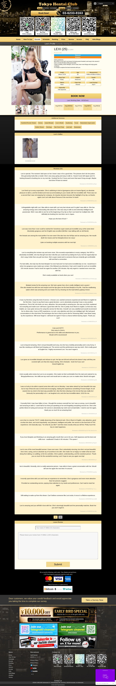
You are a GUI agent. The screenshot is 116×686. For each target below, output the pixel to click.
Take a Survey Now (94, 600)
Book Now (78, 96)
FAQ (87, 39)
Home (18, 39)
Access (79, 39)
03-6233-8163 (73, 13)
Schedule (46, 39)
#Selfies (11, 675)
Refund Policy (34, 663)
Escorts (37, 39)
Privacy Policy (34, 660)
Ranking (55, 39)
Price (63, 39)
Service (71, 39)
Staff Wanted (33, 655)
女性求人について (35, 657)
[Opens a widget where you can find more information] (105, 676)
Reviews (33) (57, 52)
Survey (11, 677)
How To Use (28, 39)
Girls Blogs (96, 39)
